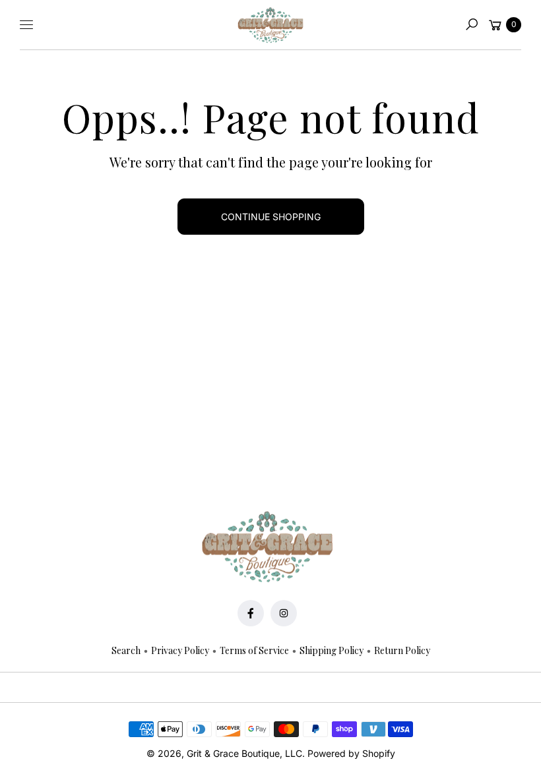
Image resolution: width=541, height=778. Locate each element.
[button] (471, 24)
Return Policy (402, 650)
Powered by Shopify (351, 753)
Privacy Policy (180, 650)
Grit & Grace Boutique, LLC (244, 753)
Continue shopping (271, 216)
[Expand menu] (26, 24)
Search (126, 650)
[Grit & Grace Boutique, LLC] (270, 25)
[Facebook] (251, 613)
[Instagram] (283, 613)
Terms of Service (254, 650)
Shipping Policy (332, 650)
